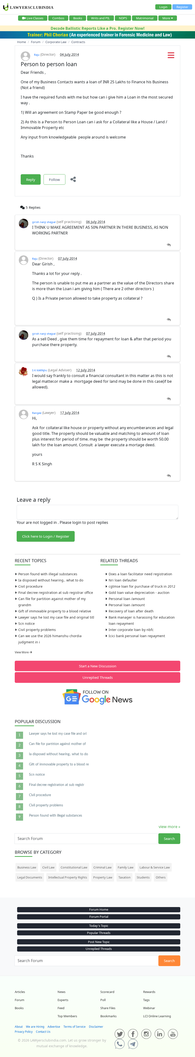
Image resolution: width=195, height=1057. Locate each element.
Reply (30, 179)
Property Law (102, 877)
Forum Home (98, 909)
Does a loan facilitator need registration (140, 574)
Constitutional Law (74, 867)
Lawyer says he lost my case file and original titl (56, 617)
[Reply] (168, 245)
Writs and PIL (100, 18)
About (19, 1027)
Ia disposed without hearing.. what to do (50, 580)
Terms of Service (74, 1027)
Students (143, 877)
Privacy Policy (24, 1032)
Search (169, 838)
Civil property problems (37, 629)
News (61, 992)
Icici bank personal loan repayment (137, 636)
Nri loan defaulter (123, 580)
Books (77, 18)
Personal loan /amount (127, 598)
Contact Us (43, 1032)
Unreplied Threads (98, 677)
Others (161, 877)
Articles (20, 992)
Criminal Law (102, 867)
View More (22, 652)
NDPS (123, 18)
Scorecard (107, 992)
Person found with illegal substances (47, 574)
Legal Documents (29, 877)
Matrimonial (144, 18)
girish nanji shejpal (44, 222)
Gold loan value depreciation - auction (139, 592)
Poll (103, 1000)
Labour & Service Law (155, 867)
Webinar (149, 1008)
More (166, 18)
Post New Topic (99, 942)
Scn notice (26, 623)
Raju (36, 54)
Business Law (26, 867)
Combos (58, 18)
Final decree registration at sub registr (56, 785)
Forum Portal (98, 916)
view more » (169, 826)
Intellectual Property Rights (67, 877)
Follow (54, 179)
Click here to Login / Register (45, 536)
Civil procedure (30, 586)
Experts (63, 1000)
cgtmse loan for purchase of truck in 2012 (142, 586)
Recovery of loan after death (131, 611)
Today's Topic (98, 925)
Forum (19, 1000)
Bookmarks (108, 1016)
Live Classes (35, 18)
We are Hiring (35, 1027)
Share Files (107, 1008)
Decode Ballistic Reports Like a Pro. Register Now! (98, 28)
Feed (61, 1008)
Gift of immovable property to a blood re (59, 764)
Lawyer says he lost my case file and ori (58, 733)
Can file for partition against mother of (57, 744)
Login (163, 7)
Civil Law (48, 867)
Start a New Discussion (97, 666)
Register (182, 7)
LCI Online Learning (157, 1016)
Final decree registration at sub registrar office (55, 592)
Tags (146, 1000)
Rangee (36, 413)
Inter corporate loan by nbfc (131, 629)
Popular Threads (98, 933)
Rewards (149, 992)
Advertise (54, 1027)
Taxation (124, 877)
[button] (171, 56)
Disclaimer (96, 1027)
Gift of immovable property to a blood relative (54, 611)
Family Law (125, 867)
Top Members (67, 1016)
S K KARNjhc (39, 370)
